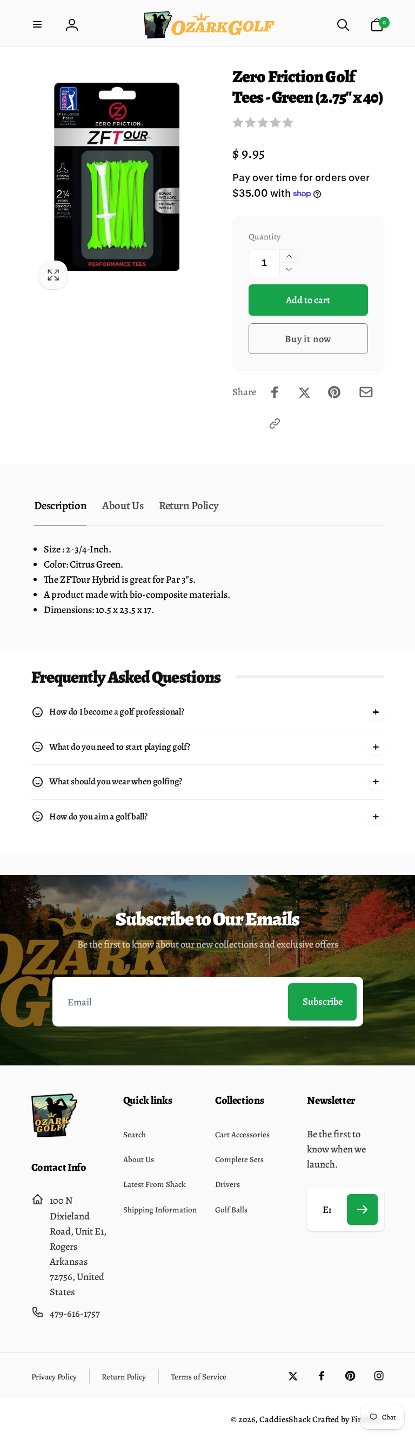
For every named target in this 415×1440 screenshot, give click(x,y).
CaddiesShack (285, 1419)
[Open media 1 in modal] (119, 181)
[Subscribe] (362, 1209)
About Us (122, 505)
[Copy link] (275, 423)
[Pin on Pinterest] (334, 392)
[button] (38, 25)
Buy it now (308, 338)
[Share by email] (366, 392)
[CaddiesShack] (54, 1134)
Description (60, 505)
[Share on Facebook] (275, 392)
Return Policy (188, 505)
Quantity (264, 236)
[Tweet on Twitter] (304, 392)
